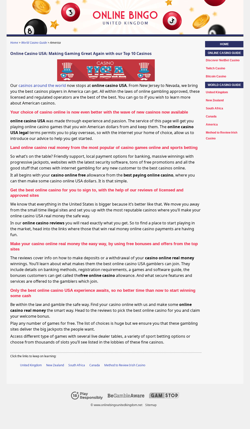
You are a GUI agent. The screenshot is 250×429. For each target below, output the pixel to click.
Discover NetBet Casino (223, 60)
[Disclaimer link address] (126, 396)
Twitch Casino (215, 68)
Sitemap (150, 405)
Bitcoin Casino (216, 76)
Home (224, 44)
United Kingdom (31, 365)
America (212, 124)
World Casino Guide (224, 85)
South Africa (76, 365)
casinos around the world (42, 85)
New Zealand (55, 365)
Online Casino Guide (224, 53)
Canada (94, 365)
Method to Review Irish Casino (124, 365)
